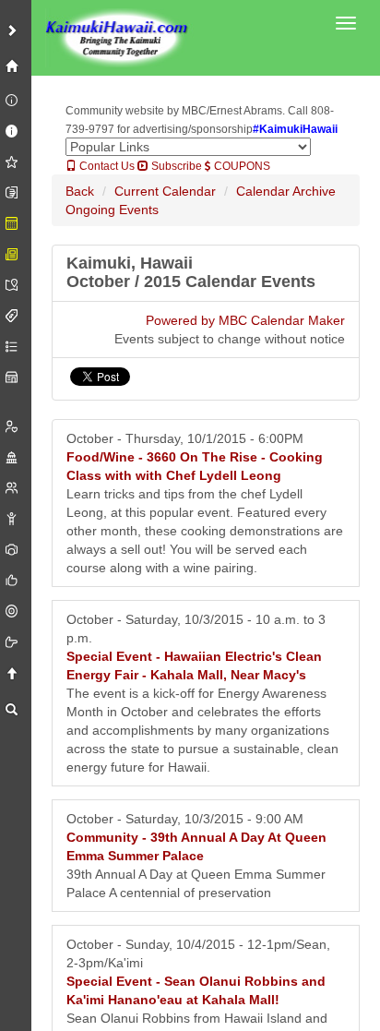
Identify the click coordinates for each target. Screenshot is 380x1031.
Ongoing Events (112, 209)
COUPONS (240, 166)
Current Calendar (165, 191)
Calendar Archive (286, 191)
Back (79, 191)
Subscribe (175, 166)
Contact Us (106, 166)
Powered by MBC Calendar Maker (245, 320)
